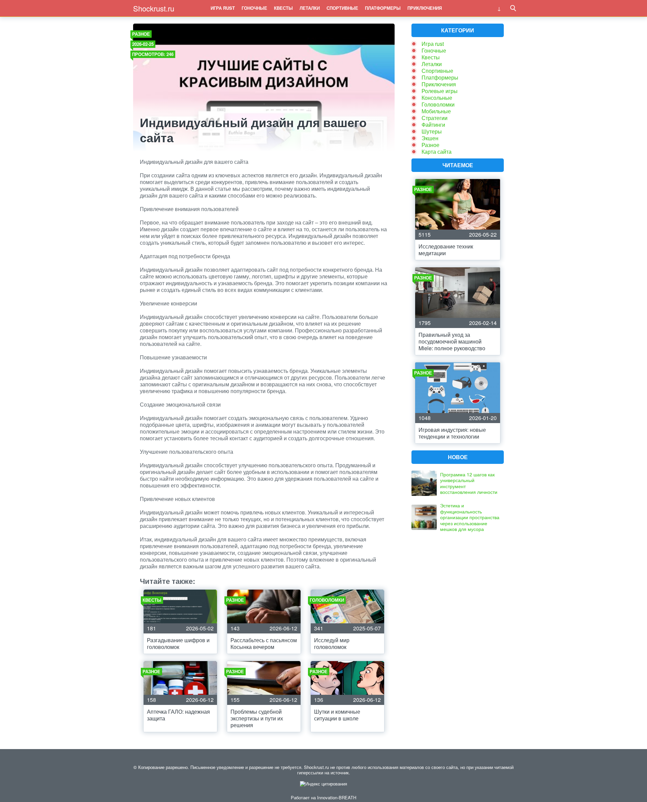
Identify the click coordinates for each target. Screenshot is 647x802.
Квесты (283, 8)
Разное (141, 34)
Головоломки (438, 104)
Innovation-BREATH (336, 797)
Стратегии (435, 118)
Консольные (437, 97)
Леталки (310, 8)
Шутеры (432, 131)
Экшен (430, 138)
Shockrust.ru (153, 8)
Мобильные (436, 111)
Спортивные (342, 8)
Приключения (424, 8)
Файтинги (433, 124)
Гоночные (254, 8)
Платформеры (383, 8)
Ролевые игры (440, 91)
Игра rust (223, 8)
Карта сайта (437, 151)
